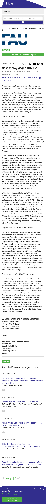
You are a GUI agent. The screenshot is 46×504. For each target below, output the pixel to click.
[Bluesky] (38, 64)
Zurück (6, 50)
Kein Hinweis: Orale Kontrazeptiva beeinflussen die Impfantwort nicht (22, 423)
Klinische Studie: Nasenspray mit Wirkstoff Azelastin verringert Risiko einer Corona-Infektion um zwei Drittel (22, 380)
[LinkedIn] (42, 64)
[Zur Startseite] (23, 5)
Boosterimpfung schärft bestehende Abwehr (20, 401)
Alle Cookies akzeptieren (12, 499)
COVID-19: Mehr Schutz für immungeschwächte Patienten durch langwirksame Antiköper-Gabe (22, 463)
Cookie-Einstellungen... (11, 494)
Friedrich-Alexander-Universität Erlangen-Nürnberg (23, 79)
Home (3, 28)
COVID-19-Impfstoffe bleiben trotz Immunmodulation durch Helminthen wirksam (21, 445)
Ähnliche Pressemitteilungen (23, 54)
